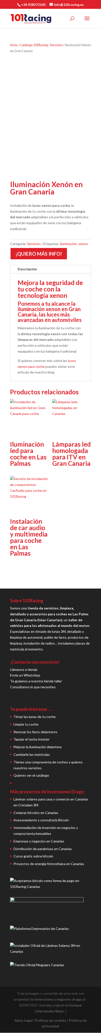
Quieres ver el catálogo (31, 775)
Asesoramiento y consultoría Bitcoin (41, 820)
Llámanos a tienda (23, 669)
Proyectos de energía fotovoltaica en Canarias (48, 864)
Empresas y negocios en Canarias (38, 841)
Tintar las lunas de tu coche (34, 717)
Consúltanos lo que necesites (33, 687)
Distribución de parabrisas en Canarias (42, 849)
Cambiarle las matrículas (31, 754)
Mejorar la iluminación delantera (37, 747)
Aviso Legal (23, 1020)
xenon (83, 244)
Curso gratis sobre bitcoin (33, 856)
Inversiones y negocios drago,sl (60, 999)
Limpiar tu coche (25, 724)
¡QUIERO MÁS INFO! (38, 254)
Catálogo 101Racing (34, 45)
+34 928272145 (33, 4)
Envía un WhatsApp (25, 675)
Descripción (27, 269)
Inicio (14, 45)
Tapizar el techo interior (31, 739)
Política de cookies (50, 1020)
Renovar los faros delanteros (35, 732)
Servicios (56, 45)
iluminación (68, 244)
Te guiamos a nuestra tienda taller (36, 681)
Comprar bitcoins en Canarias (35, 813)
